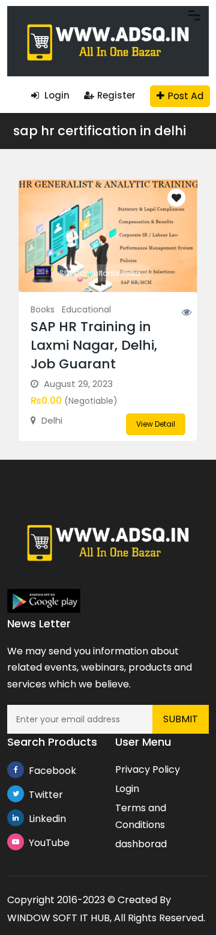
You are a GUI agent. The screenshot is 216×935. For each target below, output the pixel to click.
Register (116, 95)
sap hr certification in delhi (99, 130)
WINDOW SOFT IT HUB (58, 918)
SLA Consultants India (99, 273)
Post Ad (185, 96)
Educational (86, 309)
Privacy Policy (147, 769)
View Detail (155, 424)
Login (56, 95)
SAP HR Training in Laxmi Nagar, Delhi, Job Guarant (94, 345)
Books (43, 309)
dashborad (141, 844)
